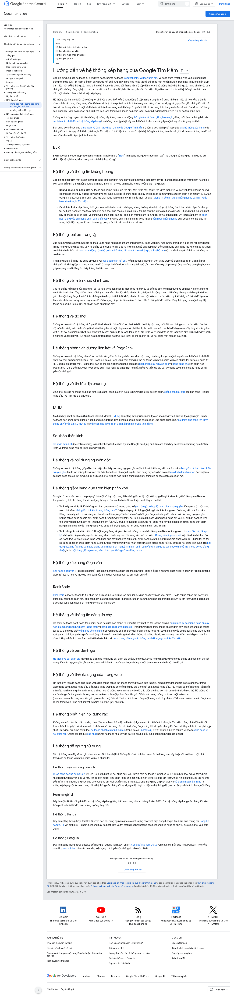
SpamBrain (146, 730)
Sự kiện (125, 3)
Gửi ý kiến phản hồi (197, 40)
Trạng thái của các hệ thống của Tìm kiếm (129, 953)
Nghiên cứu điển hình (119, 963)
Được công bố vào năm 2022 (69, 773)
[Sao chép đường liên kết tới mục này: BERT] (65, 148)
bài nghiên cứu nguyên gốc (154, 363)
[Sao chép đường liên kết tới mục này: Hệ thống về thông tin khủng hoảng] (116, 172)
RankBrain (58, 595)
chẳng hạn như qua (174, 391)
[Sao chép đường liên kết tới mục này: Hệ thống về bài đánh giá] (98, 651)
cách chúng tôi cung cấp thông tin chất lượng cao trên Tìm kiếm (147, 638)
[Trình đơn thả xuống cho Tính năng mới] (115, 4)
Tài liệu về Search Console (122, 958)
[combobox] (174, 4)
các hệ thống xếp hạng (192, 127)
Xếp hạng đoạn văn (63, 570)
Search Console (217, 13)
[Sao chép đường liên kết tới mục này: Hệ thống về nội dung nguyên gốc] (114, 460)
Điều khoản (52, 989)
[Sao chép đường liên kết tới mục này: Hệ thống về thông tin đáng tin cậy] (115, 615)
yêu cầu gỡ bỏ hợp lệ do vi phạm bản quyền (159, 506)
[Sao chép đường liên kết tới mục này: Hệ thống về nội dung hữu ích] (98, 767)
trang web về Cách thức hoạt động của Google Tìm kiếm (111, 127)
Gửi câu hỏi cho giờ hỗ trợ (59, 948)
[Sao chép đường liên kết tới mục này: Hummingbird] (76, 795)
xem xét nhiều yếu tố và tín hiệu (141, 77)
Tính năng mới (104, 3)
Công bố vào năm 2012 (144, 844)
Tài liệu (60, 3)
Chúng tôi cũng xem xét (168, 535)
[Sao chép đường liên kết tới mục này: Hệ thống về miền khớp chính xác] (112, 281)
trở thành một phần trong (187, 781)
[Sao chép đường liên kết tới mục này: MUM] (65, 408)
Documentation (15, 14)
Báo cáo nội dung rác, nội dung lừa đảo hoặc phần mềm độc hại (74, 954)
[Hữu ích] (203, 32)
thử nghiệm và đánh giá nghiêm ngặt (153, 117)
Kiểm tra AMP (178, 958)
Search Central (34, 4)
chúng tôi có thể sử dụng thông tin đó (96, 510)
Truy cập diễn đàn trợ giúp (59, 943)
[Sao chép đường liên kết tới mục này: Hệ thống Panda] (79, 815)
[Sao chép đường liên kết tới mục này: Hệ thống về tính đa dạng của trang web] (125, 675)
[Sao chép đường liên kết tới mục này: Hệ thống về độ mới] (89, 316)
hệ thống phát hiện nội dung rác (108, 730)
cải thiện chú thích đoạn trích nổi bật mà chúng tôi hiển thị (121, 423)
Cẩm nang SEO (116, 948)
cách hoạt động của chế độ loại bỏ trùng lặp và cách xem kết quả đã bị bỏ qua (122, 250)
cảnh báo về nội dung (91, 630)
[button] (21, 29)
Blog (88, 3)
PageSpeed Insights (182, 953)
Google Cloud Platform (137, 976)
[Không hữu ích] (208, 32)
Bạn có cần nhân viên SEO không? (126, 943)
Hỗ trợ (77, 3)
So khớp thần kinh (63, 444)
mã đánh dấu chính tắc (182, 472)
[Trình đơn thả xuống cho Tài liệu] (67, 4)
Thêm (138, 3)
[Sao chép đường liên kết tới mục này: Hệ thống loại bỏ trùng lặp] (101, 235)
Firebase (115, 976)
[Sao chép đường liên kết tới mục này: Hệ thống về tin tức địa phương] (109, 384)
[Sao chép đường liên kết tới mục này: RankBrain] (73, 587)
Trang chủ (57, 32)
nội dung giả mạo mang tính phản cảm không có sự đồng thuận (107, 550)
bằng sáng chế (181, 363)
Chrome (101, 976)
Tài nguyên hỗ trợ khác (58, 961)
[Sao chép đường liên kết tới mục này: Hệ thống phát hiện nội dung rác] (111, 714)
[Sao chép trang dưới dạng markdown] (182, 70)
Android (86, 976)
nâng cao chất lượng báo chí (117, 626)
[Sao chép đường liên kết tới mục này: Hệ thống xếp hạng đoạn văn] (105, 563)
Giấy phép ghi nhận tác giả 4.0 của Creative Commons (131, 883)
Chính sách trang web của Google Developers (112, 886)
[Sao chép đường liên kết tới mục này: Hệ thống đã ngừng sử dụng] (104, 746)
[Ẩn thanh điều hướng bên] (38, 990)
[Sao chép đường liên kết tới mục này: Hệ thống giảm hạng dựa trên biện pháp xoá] (131, 488)
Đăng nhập (224, 4)
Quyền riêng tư (68, 989)
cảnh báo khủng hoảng (164, 218)
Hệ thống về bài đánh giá (66, 658)
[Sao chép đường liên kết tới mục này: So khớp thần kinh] (86, 436)
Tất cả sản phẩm (179, 976)
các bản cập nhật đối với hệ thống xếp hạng (77, 121)
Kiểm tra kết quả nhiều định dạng (188, 948)
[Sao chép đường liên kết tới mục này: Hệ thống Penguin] (82, 838)
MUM (116, 416)
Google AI (160, 976)
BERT (121, 155)
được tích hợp (68, 848)
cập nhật (92, 733)
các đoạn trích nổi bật (114, 260)
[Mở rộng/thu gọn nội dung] (73, 40)
